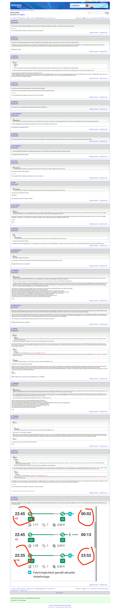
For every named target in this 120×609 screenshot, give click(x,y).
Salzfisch (15, 328)
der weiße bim (16, 205)
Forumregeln (68, 605)
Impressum (51, 605)
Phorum (53, 607)
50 (46, 18)
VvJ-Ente (15, 497)
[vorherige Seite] (89, 18)
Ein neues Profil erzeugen (105, 1)
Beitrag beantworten (95, 32)
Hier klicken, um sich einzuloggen (18, 600)
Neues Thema (31, 18)
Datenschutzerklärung (59, 605)
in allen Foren (52, 18)
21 (103, 18)
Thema (28, 10)
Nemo (14, 182)
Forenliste (14, 18)
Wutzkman (15, 133)
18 (98, 18)
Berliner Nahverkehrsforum (20, 10)
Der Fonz (15, 37)
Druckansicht (60, 592)
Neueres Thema (15, 590)
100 (48, 18)
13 (90, 18)
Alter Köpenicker (17, 113)
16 (95, 18)
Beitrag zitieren (105, 32)
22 (105, 18)
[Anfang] (87, 18)
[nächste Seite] (108, 18)
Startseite (12, 10)
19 (100, 18)
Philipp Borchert (17, 250)
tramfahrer (15, 56)
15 (93, 18)
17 (97, 18)
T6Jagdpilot (22, 14)
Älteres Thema (24, 590)
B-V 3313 (15, 20)
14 (92, 18)
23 (107, 18)
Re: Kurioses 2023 (14, 22)
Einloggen (95, 1)
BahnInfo (70, 607)
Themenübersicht (22, 18)
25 (44, 18)
